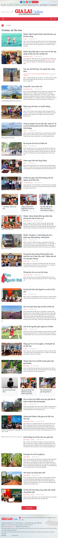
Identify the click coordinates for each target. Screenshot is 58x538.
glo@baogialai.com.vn (10, 526)
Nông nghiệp (26, 457)
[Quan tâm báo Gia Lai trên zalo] (24, 2)
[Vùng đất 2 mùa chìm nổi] (11, 92)
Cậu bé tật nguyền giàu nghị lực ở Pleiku (38, 327)
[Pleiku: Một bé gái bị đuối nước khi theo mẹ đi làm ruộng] (11, 40)
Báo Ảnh (11, 5)
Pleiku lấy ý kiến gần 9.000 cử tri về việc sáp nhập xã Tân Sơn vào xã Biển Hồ (39, 53)
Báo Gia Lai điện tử (29, 12)
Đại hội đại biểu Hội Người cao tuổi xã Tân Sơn (39, 291)
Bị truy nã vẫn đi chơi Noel (9, 391)
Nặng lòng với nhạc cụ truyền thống (36, 106)
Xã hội (25, 39)
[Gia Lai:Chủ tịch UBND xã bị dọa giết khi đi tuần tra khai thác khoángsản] (11, 405)
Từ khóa (8, 25)
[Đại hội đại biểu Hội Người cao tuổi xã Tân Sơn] (11, 295)
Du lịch (25, 146)
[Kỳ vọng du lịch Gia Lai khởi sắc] (11, 149)
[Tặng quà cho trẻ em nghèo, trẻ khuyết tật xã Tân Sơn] (11, 349)
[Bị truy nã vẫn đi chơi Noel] (9, 382)
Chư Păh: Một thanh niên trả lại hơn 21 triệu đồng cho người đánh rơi (46, 208)
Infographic (53, 5)
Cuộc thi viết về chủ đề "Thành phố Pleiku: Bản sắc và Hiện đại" (36, 74)
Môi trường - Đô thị (28, 56)
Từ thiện (25, 329)
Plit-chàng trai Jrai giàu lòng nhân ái (46, 391)
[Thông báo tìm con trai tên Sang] (11, 278)
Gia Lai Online (9, 518)
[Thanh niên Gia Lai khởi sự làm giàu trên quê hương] (11, 366)
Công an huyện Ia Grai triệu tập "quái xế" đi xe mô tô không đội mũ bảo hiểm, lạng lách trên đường (39, 126)
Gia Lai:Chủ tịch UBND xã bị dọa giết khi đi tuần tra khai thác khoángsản (39, 400)
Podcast (25, 5)
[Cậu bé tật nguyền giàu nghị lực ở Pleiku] (11, 332)
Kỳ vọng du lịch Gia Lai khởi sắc (35, 143)
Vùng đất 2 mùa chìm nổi (32, 86)
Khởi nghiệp (26, 365)
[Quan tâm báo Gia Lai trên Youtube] (27, 2)
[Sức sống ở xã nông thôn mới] (11, 478)
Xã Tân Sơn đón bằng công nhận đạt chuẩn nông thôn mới (39, 491)
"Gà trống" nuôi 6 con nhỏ (9, 207)
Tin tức (25, 130)
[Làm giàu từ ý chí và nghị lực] (11, 460)
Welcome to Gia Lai (34, 5)
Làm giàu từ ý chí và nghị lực (34, 454)
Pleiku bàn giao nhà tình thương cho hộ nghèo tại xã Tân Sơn (38, 179)
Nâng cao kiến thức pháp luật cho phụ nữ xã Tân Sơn (27, 208)
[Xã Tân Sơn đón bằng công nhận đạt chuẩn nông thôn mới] (11, 495)
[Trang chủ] (3, 19)
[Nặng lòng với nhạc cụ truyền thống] (11, 112)
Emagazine (44, 5)
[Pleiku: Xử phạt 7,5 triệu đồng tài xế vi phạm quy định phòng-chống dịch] (11, 241)
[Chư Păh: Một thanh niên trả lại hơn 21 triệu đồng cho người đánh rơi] (47, 199)
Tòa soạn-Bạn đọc (28, 182)
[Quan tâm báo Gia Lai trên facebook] (21, 2)
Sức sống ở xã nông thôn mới (34, 473)
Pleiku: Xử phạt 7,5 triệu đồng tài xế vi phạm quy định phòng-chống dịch (37, 236)
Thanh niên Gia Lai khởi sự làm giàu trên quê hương (38, 362)
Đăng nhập (35, 2)
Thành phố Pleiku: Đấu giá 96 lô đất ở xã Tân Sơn (38, 418)
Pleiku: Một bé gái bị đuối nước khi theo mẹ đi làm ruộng (39, 35)
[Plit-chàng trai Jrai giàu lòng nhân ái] (47, 382)
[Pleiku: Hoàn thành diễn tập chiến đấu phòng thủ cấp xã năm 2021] (11, 222)
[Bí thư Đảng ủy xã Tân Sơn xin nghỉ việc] (11, 443)
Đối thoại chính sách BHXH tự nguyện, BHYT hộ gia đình (27, 391)
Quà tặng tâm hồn (28, 89)
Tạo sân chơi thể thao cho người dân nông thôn (39, 70)
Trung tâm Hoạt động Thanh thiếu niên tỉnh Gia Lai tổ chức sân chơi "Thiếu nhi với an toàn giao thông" (39, 256)
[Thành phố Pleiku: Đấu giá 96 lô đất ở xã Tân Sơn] (11, 422)
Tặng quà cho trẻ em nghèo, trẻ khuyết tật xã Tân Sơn (39, 345)
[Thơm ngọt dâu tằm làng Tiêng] (11, 166)
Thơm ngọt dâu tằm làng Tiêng (35, 161)
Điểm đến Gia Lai (27, 221)
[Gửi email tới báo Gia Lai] (30, 2)
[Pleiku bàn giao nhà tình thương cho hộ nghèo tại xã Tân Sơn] (11, 183)
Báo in (17, 5)
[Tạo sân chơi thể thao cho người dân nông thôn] (11, 75)
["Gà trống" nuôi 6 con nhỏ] (9, 199)
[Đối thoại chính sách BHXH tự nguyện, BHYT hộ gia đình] (28, 382)
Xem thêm (29, 508)
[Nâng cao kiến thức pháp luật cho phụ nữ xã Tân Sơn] (28, 199)
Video (4, 5)
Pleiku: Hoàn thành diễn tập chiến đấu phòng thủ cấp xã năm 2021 (37, 217)
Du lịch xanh (26, 261)
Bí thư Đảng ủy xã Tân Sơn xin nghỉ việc (38, 437)
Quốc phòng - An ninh (28, 421)
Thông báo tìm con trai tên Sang (35, 272)
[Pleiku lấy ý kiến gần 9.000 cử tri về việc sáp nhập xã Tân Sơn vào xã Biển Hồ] (11, 57)
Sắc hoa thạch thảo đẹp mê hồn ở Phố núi (38, 307)
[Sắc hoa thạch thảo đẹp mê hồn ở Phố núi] (11, 312)
